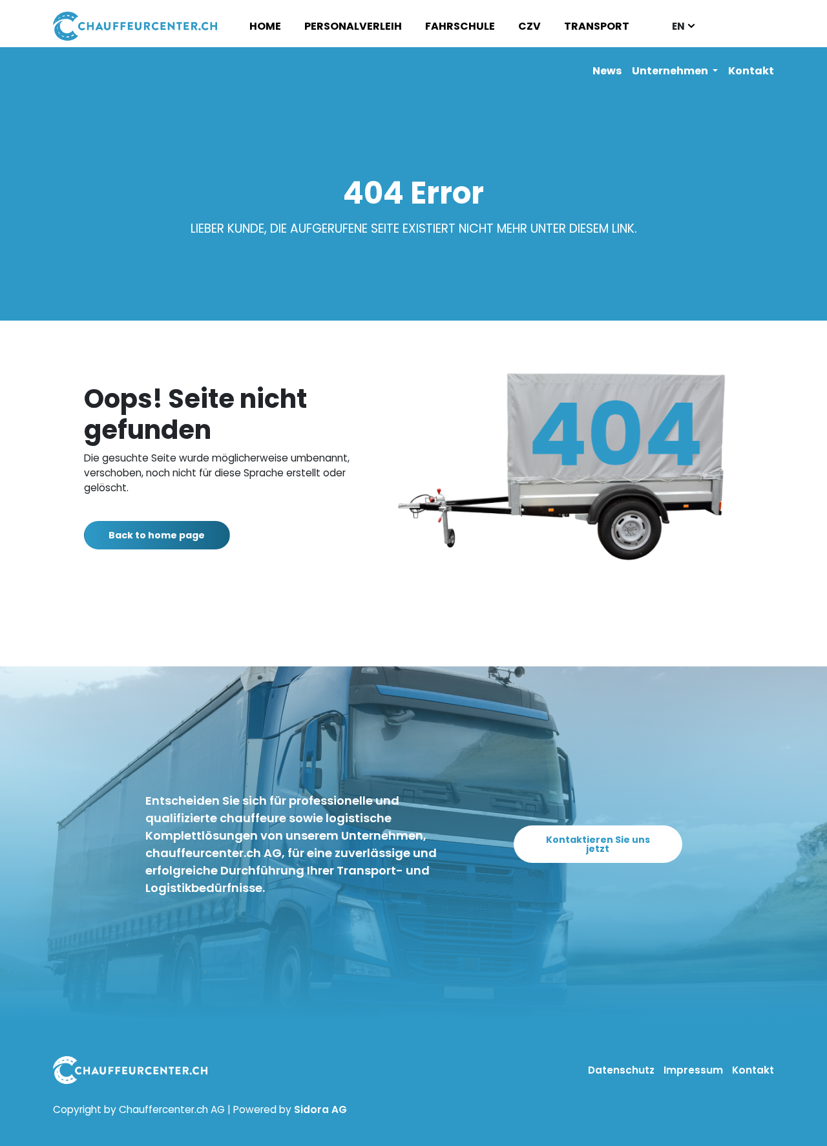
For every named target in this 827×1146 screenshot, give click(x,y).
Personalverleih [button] (353, 26)
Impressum (695, 1070)
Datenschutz (622, 1070)
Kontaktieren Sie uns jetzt (598, 844)
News (607, 70)
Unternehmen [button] (671, 70)
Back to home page (157, 535)
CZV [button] (529, 26)
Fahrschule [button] (460, 26)
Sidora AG (320, 1109)
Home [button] (265, 26)
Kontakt (751, 70)
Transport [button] (596, 26)
